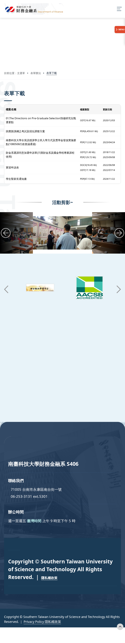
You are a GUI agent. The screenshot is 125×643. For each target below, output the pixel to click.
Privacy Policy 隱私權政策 (42, 621)
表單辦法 (35, 73)
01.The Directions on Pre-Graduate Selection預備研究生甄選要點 (41, 120)
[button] (6, 233)
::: (5, 88)
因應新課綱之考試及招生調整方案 (25, 131)
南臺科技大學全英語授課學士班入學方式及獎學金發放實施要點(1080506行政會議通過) (41, 142)
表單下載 (51, 73)
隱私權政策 (49, 578)
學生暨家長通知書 (16, 179)
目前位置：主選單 (14, 73)
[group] (62, 233)
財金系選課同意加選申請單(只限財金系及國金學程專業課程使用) (40, 154)
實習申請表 (12, 167)
